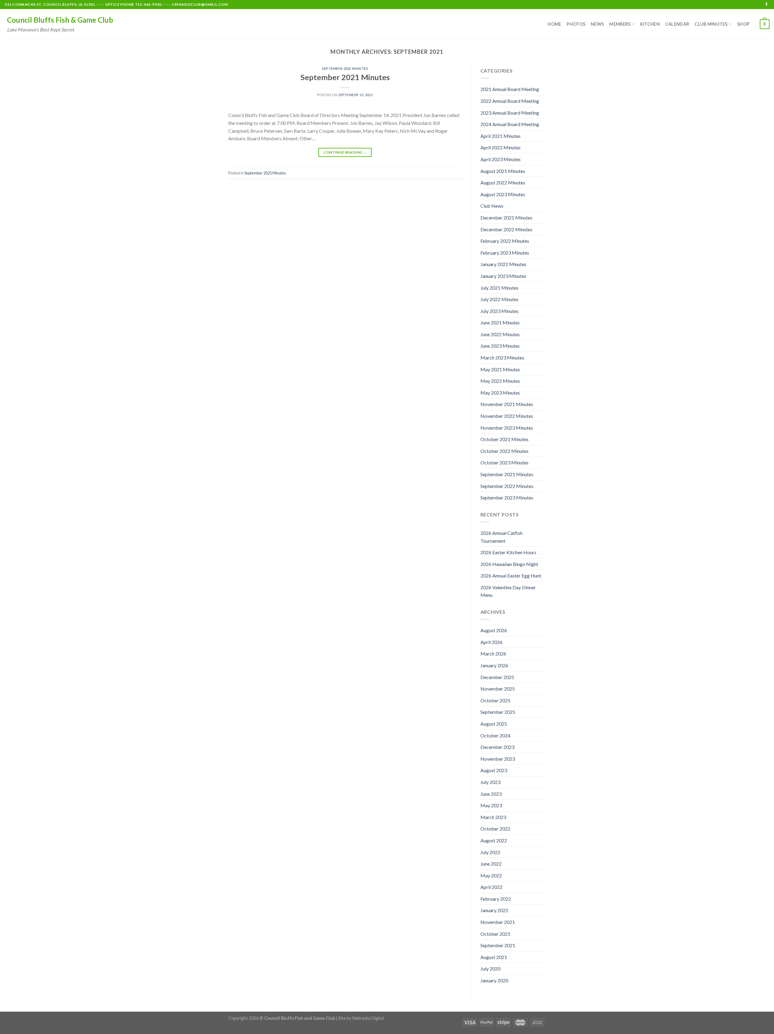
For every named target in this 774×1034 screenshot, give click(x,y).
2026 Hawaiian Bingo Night (509, 564)
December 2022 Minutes (506, 229)
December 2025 (497, 677)
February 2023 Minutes (504, 252)
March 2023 (493, 817)
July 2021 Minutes (499, 288)
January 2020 (494, 980)
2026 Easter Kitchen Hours (508, 552)
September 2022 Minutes (506, 486)
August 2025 (493, 724)
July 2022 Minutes (499, 299)
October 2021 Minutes (504, 439)
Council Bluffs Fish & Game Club (60, 20)
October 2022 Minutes (504, 451)
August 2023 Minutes (502, 194)
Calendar (677, 24)
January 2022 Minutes (503, 264)
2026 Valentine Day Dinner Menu (508, 591)
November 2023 (497, 759)
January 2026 (494, 665)
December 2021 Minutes (506, 217)
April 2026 (491, 642)
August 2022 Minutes (502, 182)
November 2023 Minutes (506, 428)
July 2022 (490, 852)
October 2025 (495, 700)
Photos (576, 24)
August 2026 (493, 630)
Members (619, 24)
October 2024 (495, 735)
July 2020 (490, 968)
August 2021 (493, 957)
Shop (743, 24)
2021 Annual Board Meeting (509, 89)
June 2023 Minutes (500, 346)
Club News (491, 206)
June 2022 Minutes (500, 334)
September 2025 (497, 712)
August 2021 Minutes (502, 171)
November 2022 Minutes (506, 416)
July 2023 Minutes (499, 311)
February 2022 (495, 899)
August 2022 (493, 840)
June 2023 (491, 794)
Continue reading (345, 152)
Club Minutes (710, 24)
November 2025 (497, 688)
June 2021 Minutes (500, 322)
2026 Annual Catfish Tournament (501, 537)
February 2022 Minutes (504, 241)
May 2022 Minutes (500, 381)
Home (554, 24)
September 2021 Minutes (345, 68)
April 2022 (491, 887)
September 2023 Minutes (506, 497)
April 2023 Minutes (500, 159)
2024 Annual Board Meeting (509, 124)
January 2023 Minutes (503, 276)
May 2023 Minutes (500, 392)
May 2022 (491, 875)
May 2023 (491, 805)
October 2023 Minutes (504, 462)
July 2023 (490, 782)
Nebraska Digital (368, 1018)
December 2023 (497, 747)
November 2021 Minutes (506, 404)
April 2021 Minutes (500, 136)
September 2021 (497, 945)
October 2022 (495, 828)
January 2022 (494, 910)
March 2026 (493, 653)
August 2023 (493, 770)
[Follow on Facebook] (766, 4)
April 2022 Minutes (500, 147)
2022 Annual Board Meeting (509, 101)
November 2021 (497, 922)
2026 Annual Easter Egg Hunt (510, 575)
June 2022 (491, 864)
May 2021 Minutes (500, 369)
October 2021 (495, 934)
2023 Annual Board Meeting (509, 112)
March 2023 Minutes (502, 357)
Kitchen (650, 24)
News (597, 24)
